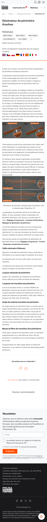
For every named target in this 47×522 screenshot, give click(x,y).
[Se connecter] (39, 2)
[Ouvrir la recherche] (35, 2)
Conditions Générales (10, 468)
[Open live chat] (41, 516)
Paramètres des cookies (11, 484)
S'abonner (10, 451)
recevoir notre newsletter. (29, 447)
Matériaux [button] (34, 8)
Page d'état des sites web (11, 481)
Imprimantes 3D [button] (20, 7)
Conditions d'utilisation (22, 457)
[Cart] (43, 2)
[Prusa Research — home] (5, 8)
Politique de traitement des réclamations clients (19, 479)
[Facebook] (17, 501)
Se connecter (12, 380)
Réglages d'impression (24, 14)
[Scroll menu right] (44, 7)
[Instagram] (21, 501)
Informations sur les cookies (12, 476)
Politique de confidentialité (12, 473)
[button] (4, 55)
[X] (25, 501)
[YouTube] (30, 501)
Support (10, 14)
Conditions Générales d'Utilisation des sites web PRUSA (22, 471)
